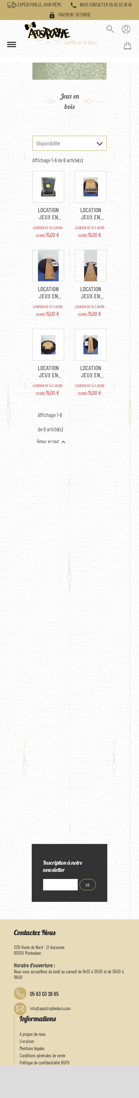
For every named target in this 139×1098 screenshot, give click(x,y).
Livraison (27, 1041)
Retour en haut (52, 442)
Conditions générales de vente (42, 1055)
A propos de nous (33, 1034)
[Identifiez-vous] (126, 30)
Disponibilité (48, 143)
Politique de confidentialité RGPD (45, 1062)
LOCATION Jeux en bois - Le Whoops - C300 (90, 371)
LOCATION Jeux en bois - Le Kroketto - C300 (90, 213)
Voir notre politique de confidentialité (51, 1087)
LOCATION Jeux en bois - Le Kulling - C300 (48, 292)
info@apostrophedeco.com (50, 1008)
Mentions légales (32, 1048)
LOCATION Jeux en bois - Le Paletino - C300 (90, 292)
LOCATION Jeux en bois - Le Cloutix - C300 (48, 213)
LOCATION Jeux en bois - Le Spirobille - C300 (48, 371)
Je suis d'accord (116, 1089)
